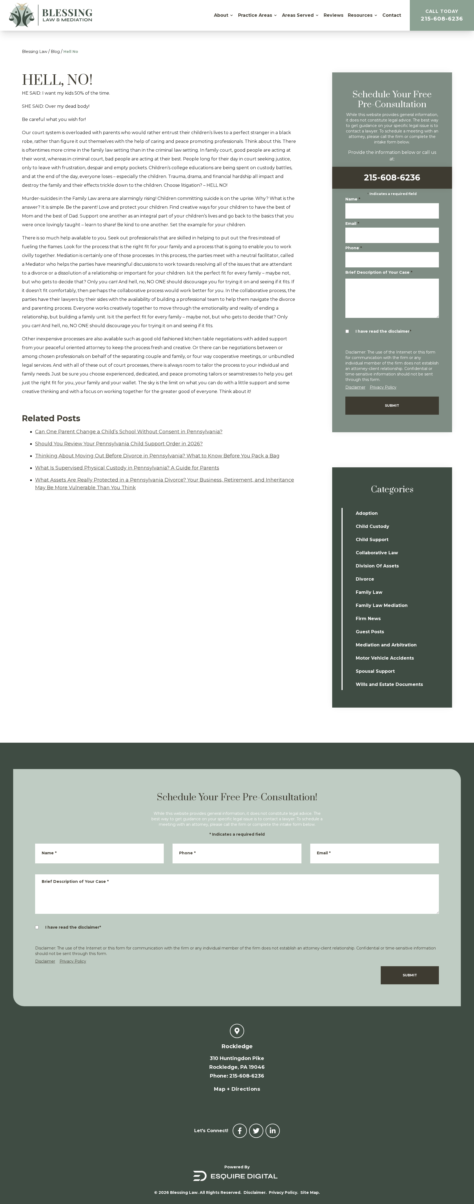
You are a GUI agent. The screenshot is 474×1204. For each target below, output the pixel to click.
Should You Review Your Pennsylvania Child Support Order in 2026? (119, 444)
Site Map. (310, 1192)
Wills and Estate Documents (389, 684)
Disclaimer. (255, 1192)
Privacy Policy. (283, 1192)
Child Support (372, 539)
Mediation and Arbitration (386, 645)
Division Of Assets (377, 566)
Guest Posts (370, 631)
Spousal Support (375, 671)
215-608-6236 (442, 15)
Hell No (70, 51)
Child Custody (372, 526)
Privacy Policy (383, 387)
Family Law (369, 592)
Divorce (365, 579)
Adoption (367, 513)
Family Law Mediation (382, 605)
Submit (392, 405)
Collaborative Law (377, 552)
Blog (55, 51)
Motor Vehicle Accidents (385, 658)
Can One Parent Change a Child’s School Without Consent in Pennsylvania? (128, 432)
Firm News (368, 618)
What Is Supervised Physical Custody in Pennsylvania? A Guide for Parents (127, 468)
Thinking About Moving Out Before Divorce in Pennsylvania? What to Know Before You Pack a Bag (157, 456)
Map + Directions (237, 1089)
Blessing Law (34, 51)
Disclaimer (355, 387)
